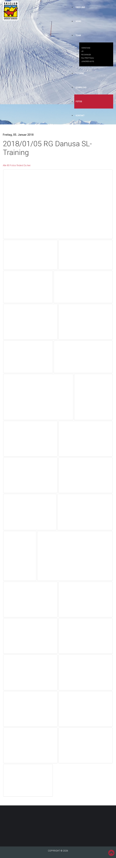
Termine (80, 73)
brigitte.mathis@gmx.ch (80, 823)
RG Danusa (86, 55)
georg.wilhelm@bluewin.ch (53, 828)
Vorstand (85, 48)
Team (78, 35)
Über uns (80, 7)
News (78, 21)
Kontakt (80, 115)
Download (81, 87)
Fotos (79, 101)
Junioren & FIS (87, 61)
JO (82, 51)
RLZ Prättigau (87, 58)
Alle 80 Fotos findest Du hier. (17, 165)
